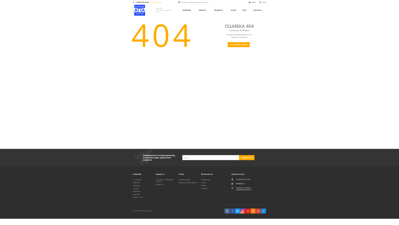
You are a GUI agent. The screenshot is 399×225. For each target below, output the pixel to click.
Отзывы (136, 188)
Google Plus (258, 211)
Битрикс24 (159, 184)
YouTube (247, 211)
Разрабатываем (184, 180)
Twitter (237, 211)
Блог (244, 10)
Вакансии (136, 194)
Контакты (258, 10)
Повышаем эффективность (188, 183)
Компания (187, 10)
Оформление (205, 180)
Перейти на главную (238, 44)
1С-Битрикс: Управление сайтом (164, 180)
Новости (202, 10)
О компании (137, 180)
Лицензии (136, 183)
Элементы (204, 188)
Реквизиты (137, 191)
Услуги (233, 10)
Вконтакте (227, 211)
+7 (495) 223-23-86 (243, 179)
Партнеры (136, 185)
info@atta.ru (240, 183)
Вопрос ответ (138, 197)
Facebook (232, 211)
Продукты (218, 10)
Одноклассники (253, 211)
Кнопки (203, 183)
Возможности (207, 174)
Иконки (203, 185)
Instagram (242, 211)
